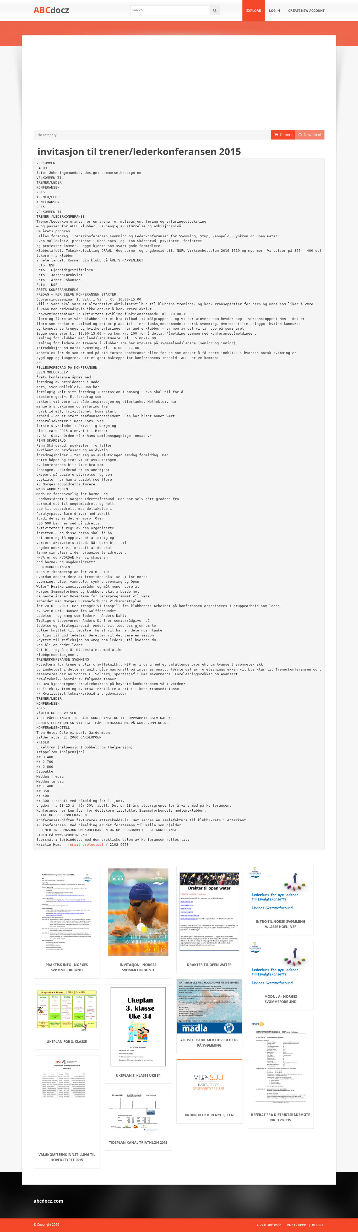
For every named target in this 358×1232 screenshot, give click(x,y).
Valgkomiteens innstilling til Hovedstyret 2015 (67, 1157)
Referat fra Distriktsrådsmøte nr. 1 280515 (280, 1117)
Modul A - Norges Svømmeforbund (280, 999)
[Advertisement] (179, 82)
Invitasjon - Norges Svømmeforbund (138, 967)
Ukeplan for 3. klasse (67, 1041)
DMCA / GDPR (296, 1225)
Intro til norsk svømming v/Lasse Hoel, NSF (280, 924)
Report (285, 134)
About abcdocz (269, 1225)
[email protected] (86, 845)
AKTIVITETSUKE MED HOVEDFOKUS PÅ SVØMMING (209, 1043)
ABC (51, 9)
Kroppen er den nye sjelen (209, 1115)
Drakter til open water (209, 964)
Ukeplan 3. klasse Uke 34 (138, 1075)
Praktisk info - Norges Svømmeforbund (67, 967)
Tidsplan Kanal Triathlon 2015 (138, 1142)
